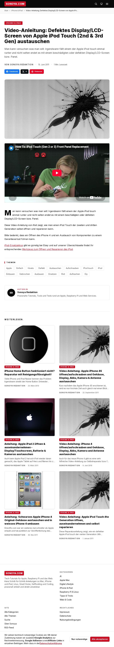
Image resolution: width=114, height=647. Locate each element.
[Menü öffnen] (107, 3)
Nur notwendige (79, 639)
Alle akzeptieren (100, 639)
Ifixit (63, 274)
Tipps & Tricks (66, 596)
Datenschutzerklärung (51, 643)
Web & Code (66, 599)
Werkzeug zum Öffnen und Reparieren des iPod (47, 249)
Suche (7, 620)
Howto (31, 268)
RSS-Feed (9, 627)
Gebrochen (24, 274)
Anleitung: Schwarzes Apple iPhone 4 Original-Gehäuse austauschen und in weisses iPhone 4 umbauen (28, 520)
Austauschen (55, 268)
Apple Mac (65, 580)
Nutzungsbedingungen (70, 620)
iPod (100, 268)
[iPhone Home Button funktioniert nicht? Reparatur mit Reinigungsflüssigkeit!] (29, 344)
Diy (86, 274)
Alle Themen (10, 616)
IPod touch (88, 268)
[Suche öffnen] (95, 3)
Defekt (42, 268)
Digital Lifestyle (67, 584)
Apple (9, 268)
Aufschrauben (72, 268)
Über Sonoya (10, 623)
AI (60, 576)
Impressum (65, 612)
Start (6, 10)
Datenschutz (65, 616)
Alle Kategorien (11, 612)
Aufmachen (75, 274)
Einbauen (10, 274)
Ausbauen (39, 274)
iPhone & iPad (17, 10)
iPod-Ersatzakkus (13, 245)
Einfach (19, 268)
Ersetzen (53, 274)
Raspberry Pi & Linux (69, 592)
